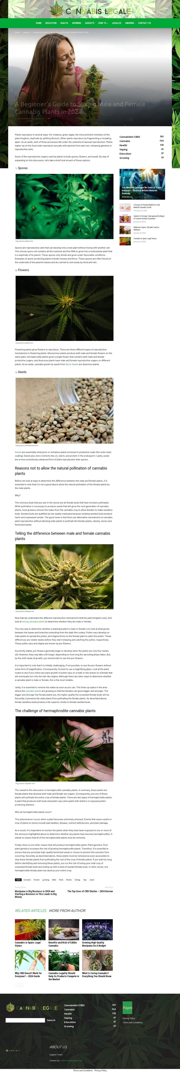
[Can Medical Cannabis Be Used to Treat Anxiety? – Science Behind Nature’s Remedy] (142, 184)
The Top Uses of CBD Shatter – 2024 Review (90, 891)
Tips (85, 880)
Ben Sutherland (24, 118)
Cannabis (26, 32)
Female (37, 880)
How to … (103, 23)
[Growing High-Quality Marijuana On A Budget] (97, 929)
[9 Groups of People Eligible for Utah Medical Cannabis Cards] (125, 207)
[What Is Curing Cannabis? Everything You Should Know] (97, 960)
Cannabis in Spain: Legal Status (145, 238)
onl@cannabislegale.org (71, 1060)
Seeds (18, 452)
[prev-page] (16, 985)
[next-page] (21, 985)
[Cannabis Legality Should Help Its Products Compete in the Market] (64, 960)
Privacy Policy (129, 1018)
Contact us (144, 23)
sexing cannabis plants (33, 621)
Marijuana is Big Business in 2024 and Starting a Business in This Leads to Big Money (36, 894)
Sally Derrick (127, 197)
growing (46, 880)
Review (69, 880)
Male (54, 880)
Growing (76, 23)
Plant (61, 880)
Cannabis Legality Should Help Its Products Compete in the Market (64, 976)
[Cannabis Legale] (90, 9)
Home (17, 32)
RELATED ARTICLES (30, 911)
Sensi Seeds (72, 364)
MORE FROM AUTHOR (67, 911)
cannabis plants (33, 691)
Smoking (129, 23)
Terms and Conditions (133, 1022)
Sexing (77, 880)
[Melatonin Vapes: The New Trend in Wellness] (125, 230)
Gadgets (89, 23)
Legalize (116, 23)
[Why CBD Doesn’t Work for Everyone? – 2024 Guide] (30, 960)
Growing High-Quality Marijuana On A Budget (94, 944)
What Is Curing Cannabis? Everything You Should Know (96, 975)
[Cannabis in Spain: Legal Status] (30, 929)
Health (64, 23)
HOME (38, 23)
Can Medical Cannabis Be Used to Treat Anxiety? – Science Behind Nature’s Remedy (141, 190)
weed (92, 880)
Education (51, 23)
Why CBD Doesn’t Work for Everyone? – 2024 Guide (28, 975)
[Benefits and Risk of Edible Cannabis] (64, 929)
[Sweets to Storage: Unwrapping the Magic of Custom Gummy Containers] (125, 219)
